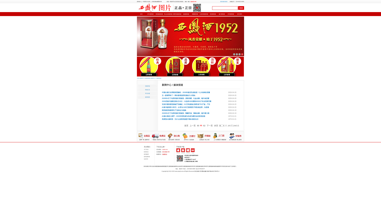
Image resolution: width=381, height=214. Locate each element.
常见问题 (147, 93)
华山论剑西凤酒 (168, 14)
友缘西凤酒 (186, 14)
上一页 (193, 126)
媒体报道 (147, 78)
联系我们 (146, 152)
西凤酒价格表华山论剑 (175, 166)
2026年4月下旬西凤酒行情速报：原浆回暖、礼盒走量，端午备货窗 (185, 98)
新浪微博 (146, 154)
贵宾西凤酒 (213, 14)
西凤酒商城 (147, 156)
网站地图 (204, 171)
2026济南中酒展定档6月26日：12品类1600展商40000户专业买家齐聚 (186, 101)
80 (198, 126)
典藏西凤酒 (195, 14)
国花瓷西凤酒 (159, 14)
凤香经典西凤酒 (177, 14)
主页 (138, 78)
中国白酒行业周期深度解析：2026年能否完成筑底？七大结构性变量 (186, 92)
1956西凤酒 (231, 14)
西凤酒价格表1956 (201, 166)
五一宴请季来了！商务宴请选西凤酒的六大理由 (178, 95)
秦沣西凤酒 (222, 14)
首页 (141, 14)
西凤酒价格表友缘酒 (214, 166)
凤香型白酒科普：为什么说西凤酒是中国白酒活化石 (180, 119)
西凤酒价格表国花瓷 (161, 166)
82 (204, 126)
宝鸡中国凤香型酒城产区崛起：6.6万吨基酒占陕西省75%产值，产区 (186, 104)
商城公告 (147, 89)
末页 (216, 126)
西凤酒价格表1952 (188, 166)
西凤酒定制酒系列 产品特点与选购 (174, 110)
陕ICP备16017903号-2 (213, 171)
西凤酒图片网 (165, 152)
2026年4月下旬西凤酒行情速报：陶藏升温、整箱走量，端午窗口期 (185, 113)
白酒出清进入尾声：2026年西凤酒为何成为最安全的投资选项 (183, 116)
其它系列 (239, 14)
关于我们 (146, 149)
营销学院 (147, 86)
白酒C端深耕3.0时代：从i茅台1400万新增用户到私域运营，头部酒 (185, 107)
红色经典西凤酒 (204, 14)
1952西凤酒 (150, 14)
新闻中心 (142, 78)
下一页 (210, 126)
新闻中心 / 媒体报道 (156, 78)
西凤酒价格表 (223, 1)
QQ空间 (146, 159)
